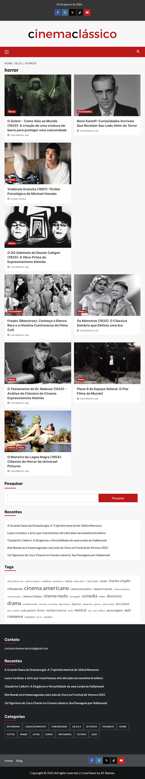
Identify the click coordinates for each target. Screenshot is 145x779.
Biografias (13, 726)
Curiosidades (85, 111)
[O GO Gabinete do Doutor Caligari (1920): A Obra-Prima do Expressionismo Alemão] (38, 227)
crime (102, 596)
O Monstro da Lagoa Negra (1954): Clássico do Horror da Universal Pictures (34, 461)
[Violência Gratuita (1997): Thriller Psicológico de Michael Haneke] (38, 163)
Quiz (94, 734)
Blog (19, 760)
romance (15, 616)
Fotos (21, 447)
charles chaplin (119, 581)
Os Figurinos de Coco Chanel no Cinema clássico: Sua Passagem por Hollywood (58, 555)
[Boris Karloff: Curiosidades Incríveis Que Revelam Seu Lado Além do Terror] (107, 95)
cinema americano (46, 588)
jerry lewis (122, 604)
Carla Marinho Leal (19, 135)
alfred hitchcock (15, 581)
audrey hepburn (33, 581)
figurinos (76, 604)
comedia (89, 595)
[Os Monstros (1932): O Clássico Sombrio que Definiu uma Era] (107, 295)
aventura (47, 581)
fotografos (88, 604)
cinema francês (102, 589)
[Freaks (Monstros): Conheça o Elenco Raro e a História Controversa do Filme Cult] (38, 295)
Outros (81, 734)
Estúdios (91, 726)
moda (70, 610)
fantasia (43, 604)
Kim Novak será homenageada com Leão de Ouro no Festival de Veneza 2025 (57, 547)
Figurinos (108, 726)
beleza (68, 581)
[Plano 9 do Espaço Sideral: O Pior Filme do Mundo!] (107, 363)
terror (39, 617)
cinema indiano (122, 589)
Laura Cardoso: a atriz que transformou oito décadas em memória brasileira (56, 533)
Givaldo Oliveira (18, 198)
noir (90, 610)
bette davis (79, 581)
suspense (30, 616)
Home (9, 760)
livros (41, 610)
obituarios (64, 734)
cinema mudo (55, 595)
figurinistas (64, 604)
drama (14, 603)
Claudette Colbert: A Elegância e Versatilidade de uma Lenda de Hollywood (56, 540)
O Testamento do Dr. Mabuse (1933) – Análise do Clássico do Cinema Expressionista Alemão (36, 393)
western (48, 617)
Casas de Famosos (35, 726)
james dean (109, 604)
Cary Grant (92, 581)
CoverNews (88, 773)
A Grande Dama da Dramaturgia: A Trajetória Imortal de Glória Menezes (54, 525)
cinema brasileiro (81, 589)
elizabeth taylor (30, 604)
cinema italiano (32, 596)
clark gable (74, 596)
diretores (114, 596)
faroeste (53, 604)
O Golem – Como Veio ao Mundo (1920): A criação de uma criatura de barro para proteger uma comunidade (37, 125)
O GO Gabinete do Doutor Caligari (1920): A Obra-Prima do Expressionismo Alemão (33, 257)
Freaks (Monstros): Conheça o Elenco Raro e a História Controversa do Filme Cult (37, 325)
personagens (115, 610)
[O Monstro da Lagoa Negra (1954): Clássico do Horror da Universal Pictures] (38, 431)
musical (80, 610)
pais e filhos (99, 610)
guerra (97, 604)
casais (103, 581)
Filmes (11, 111)
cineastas (15, 588)
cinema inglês (14, 596)
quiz (127, 610)
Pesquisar (14, 483)
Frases (23, 734)
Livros (49, 734)
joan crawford (13, 610)
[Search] (138, 51)
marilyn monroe (56, 610)
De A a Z (76, 726)
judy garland (29, 610)
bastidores (58, 581)
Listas (36, 734)
